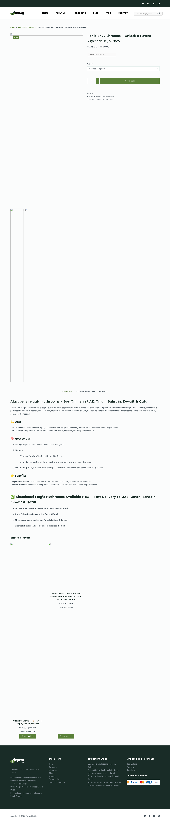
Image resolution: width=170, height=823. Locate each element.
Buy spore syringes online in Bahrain (103, 785)
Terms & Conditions (57, 782)
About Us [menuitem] (60, 13)
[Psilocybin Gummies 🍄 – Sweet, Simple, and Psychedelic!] (27, 630)
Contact (52, 776)
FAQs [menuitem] (108, 13)
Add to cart (130, 81)
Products (53, 767)
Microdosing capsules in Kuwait (101, 773)
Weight (90, 64)
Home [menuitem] (45, 13)
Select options (28, 736)
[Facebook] (143, 3)
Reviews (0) (103, 391)
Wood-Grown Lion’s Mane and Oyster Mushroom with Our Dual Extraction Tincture (65, 596)
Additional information (85, 391)
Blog (51, 773)
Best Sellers (132, 764)
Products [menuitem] (80, 13)
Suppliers (131, 770)
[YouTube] (159, 3)
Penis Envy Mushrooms (102, 99)
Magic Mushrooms (105, 96)
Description (67, 391)
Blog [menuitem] (95, 13)
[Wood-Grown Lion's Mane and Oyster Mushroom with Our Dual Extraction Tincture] (66, 566)
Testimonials (54, 779)
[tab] (67, 391)
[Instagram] (153, 3)
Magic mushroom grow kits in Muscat (104, 782)
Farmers (130, 767)
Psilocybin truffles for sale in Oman (103, 770)
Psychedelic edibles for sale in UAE (25, 777)
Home (51, 764)
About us (53, 770)
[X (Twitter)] (148, 3)
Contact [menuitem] (123, 13)
